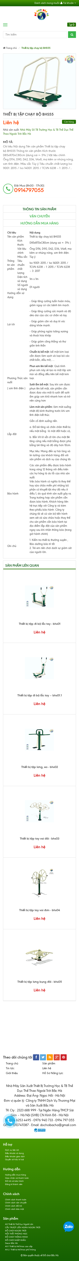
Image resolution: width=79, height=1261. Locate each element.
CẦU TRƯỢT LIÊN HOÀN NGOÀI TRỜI (22, 1227)
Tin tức (10, 1068)
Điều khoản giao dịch (15, 1156)
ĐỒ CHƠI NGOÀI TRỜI (15, 1230)
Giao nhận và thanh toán (17, 1178)
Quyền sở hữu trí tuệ (14, 1159)
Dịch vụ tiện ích (12, 1150)
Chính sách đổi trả (13, 1206)
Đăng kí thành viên (13, 1184)
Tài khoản (68, 3)
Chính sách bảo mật (14, 1209)
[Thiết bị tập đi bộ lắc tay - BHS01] (39, 596)
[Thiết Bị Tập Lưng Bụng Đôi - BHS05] (39, 954)
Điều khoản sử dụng (14, 1153)
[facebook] (36, 1057)
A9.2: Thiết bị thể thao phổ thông (20, 1249)
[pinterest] (64, 1057)
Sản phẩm (48, 1063)
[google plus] (57, 1057)
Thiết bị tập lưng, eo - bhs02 (39, 767)
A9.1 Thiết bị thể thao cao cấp (18, 1246)
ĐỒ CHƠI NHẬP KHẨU (15, 1240)
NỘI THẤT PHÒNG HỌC (16, 1233)
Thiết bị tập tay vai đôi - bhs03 (39, 838)
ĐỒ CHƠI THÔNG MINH (16, 1237)
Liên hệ (11, 122)
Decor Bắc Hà (11, 1243)
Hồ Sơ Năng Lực (52, 1073)
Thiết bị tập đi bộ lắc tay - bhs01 (39, 624)
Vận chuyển (40, 216)
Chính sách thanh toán (15, 1199)
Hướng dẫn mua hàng (15, 1174)
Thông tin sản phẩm (39, 209)
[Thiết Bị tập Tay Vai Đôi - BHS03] (39, 811)
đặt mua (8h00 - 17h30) (29, 188)
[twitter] (43, 1057)
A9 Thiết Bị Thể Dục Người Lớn (19, 1224)
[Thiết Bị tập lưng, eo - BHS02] (39, 739)
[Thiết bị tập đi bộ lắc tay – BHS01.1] (39, 668)
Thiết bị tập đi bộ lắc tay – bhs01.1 (39, 695)
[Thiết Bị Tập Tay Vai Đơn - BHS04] (39, 883)
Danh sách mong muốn (47, 3)
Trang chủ (12, 1063)
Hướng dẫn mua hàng (39, 223)
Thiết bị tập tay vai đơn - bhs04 (39, 910)
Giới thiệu (12, 1073)
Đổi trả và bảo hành (14, 1181)
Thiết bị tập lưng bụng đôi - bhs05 (39, 982)
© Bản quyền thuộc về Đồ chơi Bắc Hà (40, 1255)
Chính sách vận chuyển (16, 1202)
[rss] (50, 1057)
